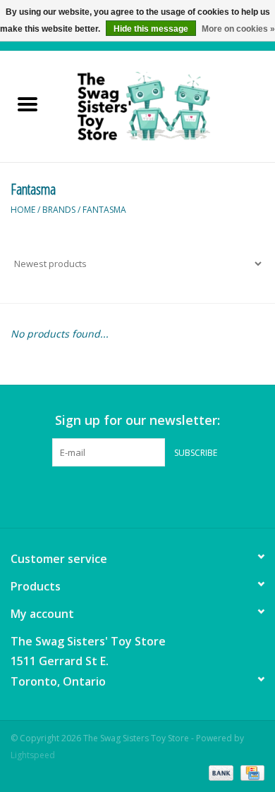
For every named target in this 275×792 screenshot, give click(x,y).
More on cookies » (238, 29)
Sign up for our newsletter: (137, 420)
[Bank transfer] (220, 773)
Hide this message (151, 29)
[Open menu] (27, 103)
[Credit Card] (250, 773)
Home (23, 210)
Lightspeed (33, 755)
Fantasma (104, 210)
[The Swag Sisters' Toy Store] (165, 105)
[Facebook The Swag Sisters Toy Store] (125, 495)
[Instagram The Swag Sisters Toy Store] (150, 495)
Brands (58, 210)
